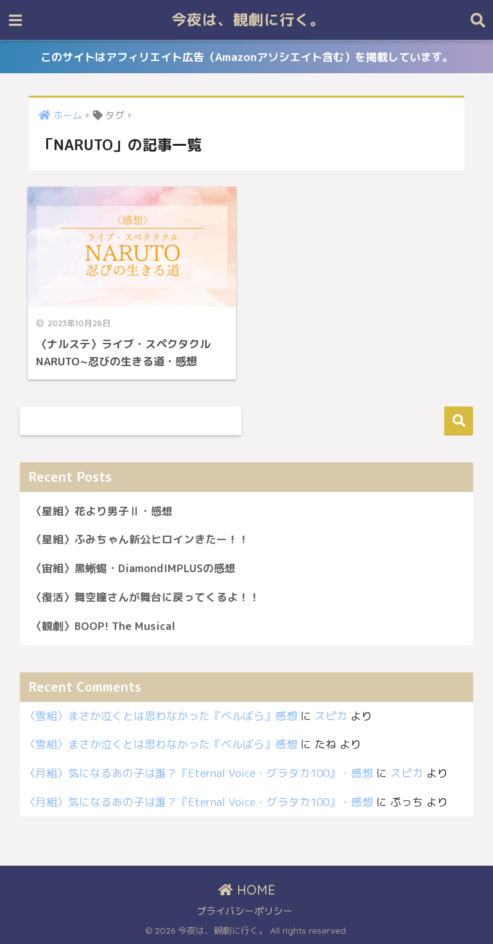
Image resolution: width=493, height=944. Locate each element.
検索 (458, 420)
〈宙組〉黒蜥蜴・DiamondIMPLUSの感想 (133, 568)
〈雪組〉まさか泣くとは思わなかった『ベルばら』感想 (160, 715)
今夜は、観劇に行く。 (248, 19)
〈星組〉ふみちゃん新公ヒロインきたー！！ (140, 539)
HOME (254, 890)
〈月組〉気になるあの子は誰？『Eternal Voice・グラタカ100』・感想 (198, 772)
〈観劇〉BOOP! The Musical (103, 625)
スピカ (331, 715)
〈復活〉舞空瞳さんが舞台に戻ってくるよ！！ (145, 597)
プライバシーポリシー (244, 911)
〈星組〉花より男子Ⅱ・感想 (102, 510)
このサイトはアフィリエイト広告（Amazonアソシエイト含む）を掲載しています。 (246, 56)
